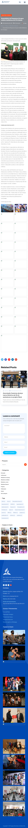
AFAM (12, 504)
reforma (12, 515)
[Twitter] (4, 585)
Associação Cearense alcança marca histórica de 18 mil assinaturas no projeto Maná (13, 395)
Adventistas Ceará (17, 501)
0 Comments (17, 23)
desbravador (5, 507)
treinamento (5, 518)
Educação (3, 473)
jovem (4, 512)
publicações (5, 515)
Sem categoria (4, 493)
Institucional (3, 475)
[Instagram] (8, 585)
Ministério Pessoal (6, 15)
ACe (8, 501)
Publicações (3, 488)
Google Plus (16, 359)
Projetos (3, 486)
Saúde (2, 491)
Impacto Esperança (19, 509)
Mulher (15, 512)
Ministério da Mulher (5, 479)
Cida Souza (6, 390)
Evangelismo (21, 507)
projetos (22, 512)
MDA (9, 512)
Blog (7, 26)
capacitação (20, 504)
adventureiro (5, 504)
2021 (3, 501)
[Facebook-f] (6, 585)
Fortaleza (4, 509)
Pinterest (9, 359)
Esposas (12, 507)
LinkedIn (12, 359)
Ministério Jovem (4, 482)
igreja (11, 509)
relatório (19, 515)
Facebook (5, 359)
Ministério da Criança (5, 477)
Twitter (2, 359)
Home (2, 26)
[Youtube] (11, 585)
